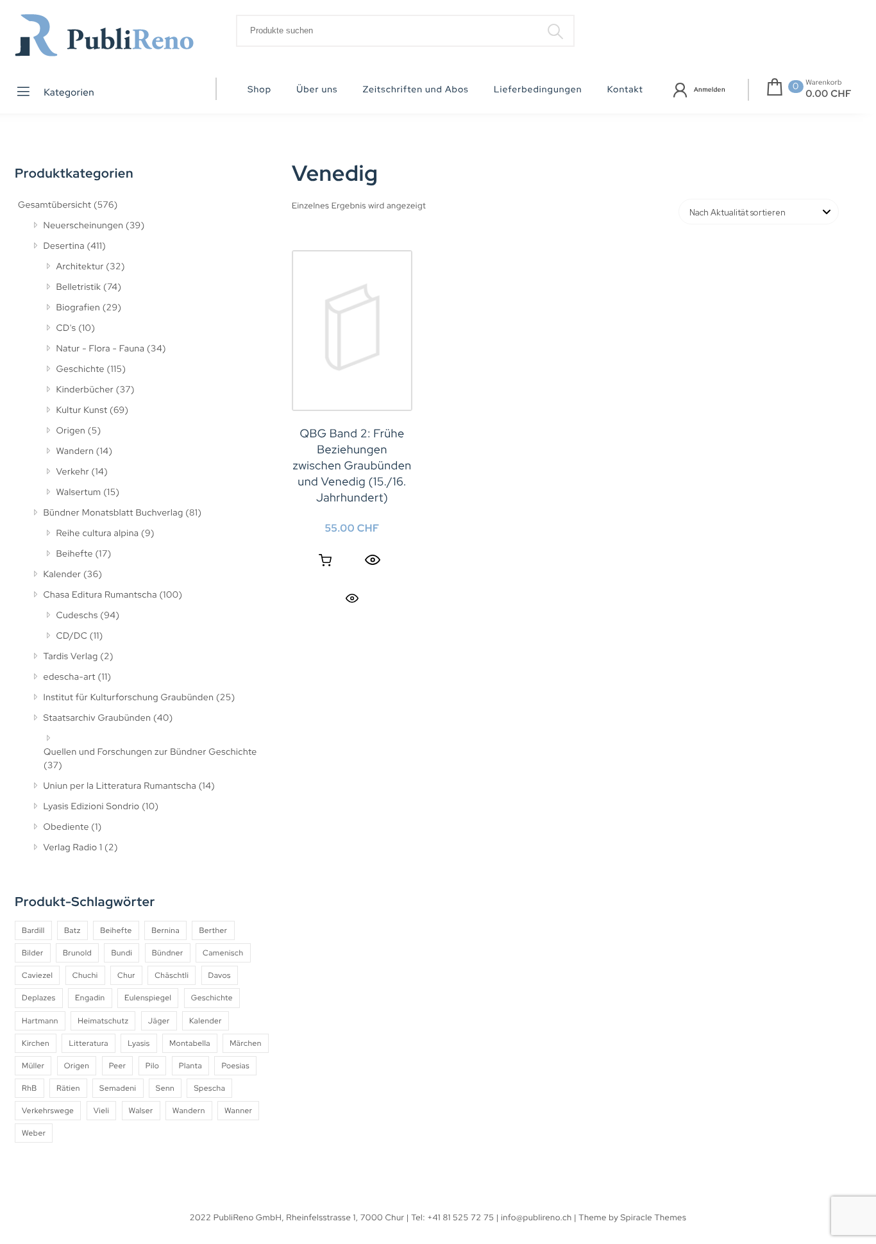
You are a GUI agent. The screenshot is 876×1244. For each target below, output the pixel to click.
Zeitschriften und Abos (416, 90)
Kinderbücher (85, 390)
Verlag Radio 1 (73, 847)
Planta (190, 1066)
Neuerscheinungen (84, 225)
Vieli (102, 1110)
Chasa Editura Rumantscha (100, 595)
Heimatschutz (103, 1021)
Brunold (77, 953)
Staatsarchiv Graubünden (97, 718)
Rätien (68, 1088)
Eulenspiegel (147, 998)
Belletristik (78, 287)
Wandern (75, 451)
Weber (34, 1133)
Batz (72, 930)
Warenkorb (823, 82)
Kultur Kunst (82, 410)
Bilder (33, 953)
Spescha (209, 1088)
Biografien (78, 308)
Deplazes (39, 998)
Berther (213, 930)
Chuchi (85, 975)
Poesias (235, 1066)
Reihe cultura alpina (97, 533)
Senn (165, 1088)
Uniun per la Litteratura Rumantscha (120, 786)
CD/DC (72, 636)
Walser (141, 1110)
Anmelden (709, 90)
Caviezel (37, 975)
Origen (71, 431)
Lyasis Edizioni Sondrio (92, 806)
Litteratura (88, 1043)
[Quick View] (373, 560)
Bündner (167, 953)
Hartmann (40, 1021)
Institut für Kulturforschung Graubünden (129, 697)
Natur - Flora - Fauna (100, 349)
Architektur (80, 267)
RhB (29, 1088)
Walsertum (78, 492)
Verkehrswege (48, 1110)
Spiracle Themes (654, 1217)
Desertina (64, 246)
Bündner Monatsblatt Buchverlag (113, 513)
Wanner (238, 1110)
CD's (66, 328)
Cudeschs (77, 615)
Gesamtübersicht (54, 205)
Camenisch (223, 953)
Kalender (62, 574)
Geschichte (80, 369)
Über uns (316, 90)
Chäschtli (172, 975)
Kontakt (625, 90)
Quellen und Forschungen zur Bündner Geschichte (150, 752)
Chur (126, 975)
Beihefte (74, 554)
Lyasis (138, 1043)
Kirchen (35, 1043)
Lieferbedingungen (538, 90)
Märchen (246, 1043)
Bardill (33, 930)
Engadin (90, 998)
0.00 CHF (828, 93)
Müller (33, 1066)
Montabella (189, 1043)
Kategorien (68, 92)
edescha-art (70, 677)
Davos (219, 975)
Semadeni (117, 1088)
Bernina (165, 930)
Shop (259, 90)
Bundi (121, 953)
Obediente (66, 827)
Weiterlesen (325, 560)
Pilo (153, 1066)
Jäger (159, 1021)
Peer (117, 1066)
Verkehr (73, 472)
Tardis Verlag (71, 656)
